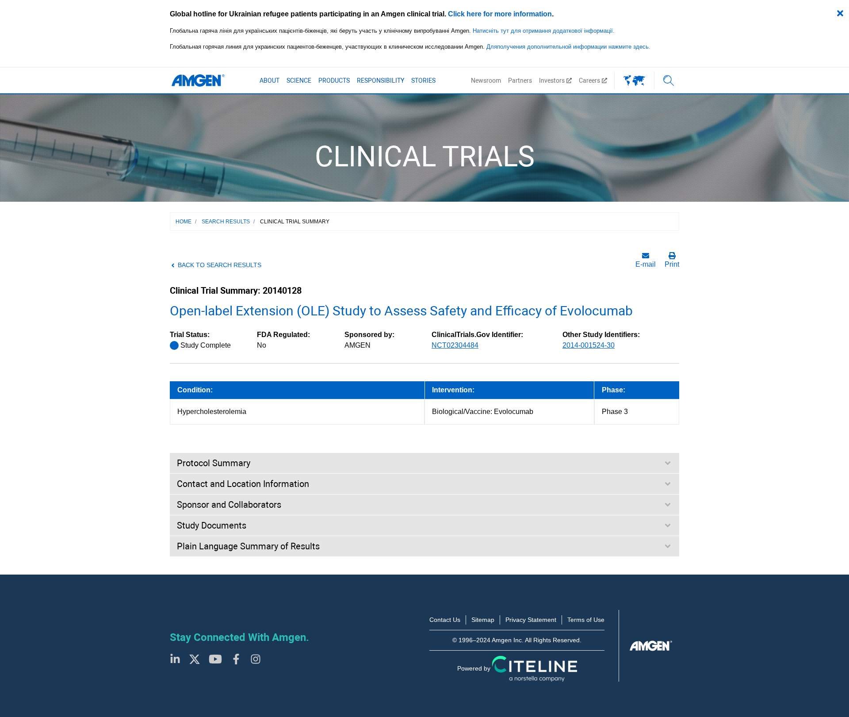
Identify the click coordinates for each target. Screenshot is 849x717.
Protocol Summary (213, 463)
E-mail (645, 264)
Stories (423, 80)
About (269, 80)
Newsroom (486, 80)
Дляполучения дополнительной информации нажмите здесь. (568, 46)
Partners (520, 80)
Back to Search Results (219, 264)
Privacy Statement (530, 619)
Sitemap (482, 619)
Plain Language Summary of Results (248, 546)
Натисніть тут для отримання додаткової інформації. (544, 30)
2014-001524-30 (588, 345)
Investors (552, 80)
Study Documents (211, 525)
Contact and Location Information (243, 484)
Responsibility (380, 80)
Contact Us (444, 619)
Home (183, 222)
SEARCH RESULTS (226, 222)
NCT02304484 (455, 345)
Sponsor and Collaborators (229, 504)
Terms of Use (585, 619)
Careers (589, 80)
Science (299, 80)
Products (334, 80)
